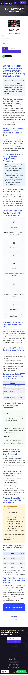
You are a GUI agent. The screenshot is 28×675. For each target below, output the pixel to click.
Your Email (5, 41)
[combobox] (5, 48)
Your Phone (5, 46)
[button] (15, 3)
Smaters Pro (14, 672)
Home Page (14, 616)
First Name (5, 36)
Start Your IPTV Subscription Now (14, 608)
